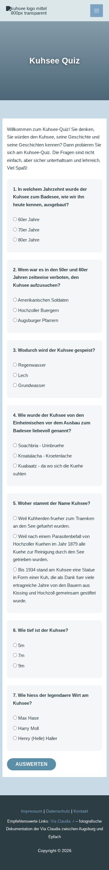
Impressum (31, 811)
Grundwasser (31, 385)
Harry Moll (28, 728)
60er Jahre (28, 219)
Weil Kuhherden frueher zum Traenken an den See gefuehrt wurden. (53, 522)
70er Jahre (28, 229)
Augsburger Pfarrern (37, 320)
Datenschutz (58, 811)
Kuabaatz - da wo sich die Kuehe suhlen (48, 469)
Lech (22, 375)
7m (21, 655)
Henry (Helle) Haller (37, 738)
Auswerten (31, 764)
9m (21, 665)
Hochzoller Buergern (38, 310)
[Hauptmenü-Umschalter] (96, 10)
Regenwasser (31, 365)
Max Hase (28, 718)
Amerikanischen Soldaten (42, 300)
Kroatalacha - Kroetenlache (44, 455)
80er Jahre (28, 239)
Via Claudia (61, 821)
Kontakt (81, 811)
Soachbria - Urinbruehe (40, 445)
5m (21, 645)
